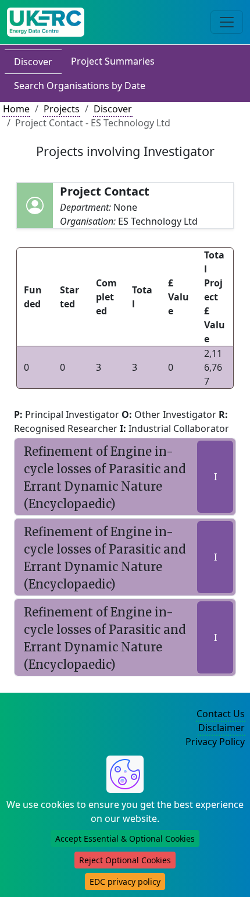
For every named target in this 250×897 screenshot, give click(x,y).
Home (16, 108)
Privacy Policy (215, 741)
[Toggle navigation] (226, 22)
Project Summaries (113, 61)
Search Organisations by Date (79, 85)
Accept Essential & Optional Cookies (125, 838)
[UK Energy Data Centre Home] (45, 22)
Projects (62, 108)
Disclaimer (221, 727)
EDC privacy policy (125, 881)
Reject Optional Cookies (125, 860)
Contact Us (221, 713)
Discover (33, 61)
